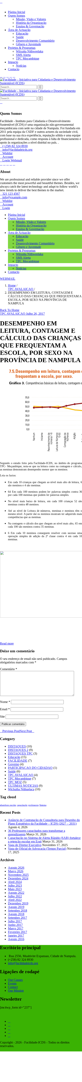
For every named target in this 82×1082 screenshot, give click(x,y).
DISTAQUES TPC (20, 753)
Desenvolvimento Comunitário (35, 40)
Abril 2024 (15, 882)
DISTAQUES (17, 746)
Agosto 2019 (16, 907)
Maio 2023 (15, 889)
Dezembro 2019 (18, 903)
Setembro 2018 (17, 910)
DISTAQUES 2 (18, 750)
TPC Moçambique (27, 58)
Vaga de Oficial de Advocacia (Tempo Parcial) (37, 848)
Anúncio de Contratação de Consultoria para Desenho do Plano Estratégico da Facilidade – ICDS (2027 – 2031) (44, 821)
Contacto (13, 69)
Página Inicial (16, 12)
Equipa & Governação (30, 26)
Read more (7, 643)
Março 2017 (15, 928)
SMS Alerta (23, 55)
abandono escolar (8, 805)
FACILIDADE (17, 760)
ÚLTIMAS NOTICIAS (23, 785)
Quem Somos (16, 15)
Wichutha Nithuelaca (21, 789)
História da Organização (31, 22)
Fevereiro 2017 (17, 932)
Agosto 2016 (16, 939)
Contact (13, 987)
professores (33, 805)
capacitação (22, 805)
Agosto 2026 (16, 867)
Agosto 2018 (16, 914)
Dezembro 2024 (18, 878)
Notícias (21, 65)
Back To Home (9, 310)
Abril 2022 (15, 900)
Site (2, 716)
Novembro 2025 (18, 874)
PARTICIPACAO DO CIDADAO (30, 767)
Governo (13, 764)
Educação (22, 33)
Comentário (8, 669)
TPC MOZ (15, 782)
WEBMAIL (7, 278)
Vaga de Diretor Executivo (24, 845)
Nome (5, 702)
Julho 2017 (15, 921)
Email (5, 709)
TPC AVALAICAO (21, 289)
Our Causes (15, 980)
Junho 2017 (15, 925)
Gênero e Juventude (28, 44)
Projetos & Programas (21, 47)
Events (12, 983)
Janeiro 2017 (16, 935)
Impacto (13, 62)
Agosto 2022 (16, 892)
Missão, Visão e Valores (31, 19)
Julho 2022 (15, 896)
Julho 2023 (15, 885)
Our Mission (16, 990)
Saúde (20, 37)
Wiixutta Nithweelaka (29, 51)
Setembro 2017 (17, 917)
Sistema (42, 805)
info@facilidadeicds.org (23, 963)
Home (12, 285)
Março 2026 (15, 871)
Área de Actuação (19, 30)
